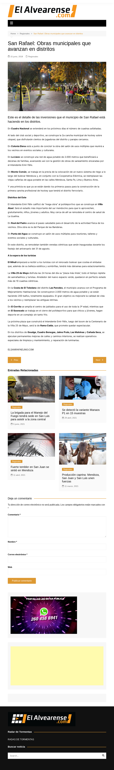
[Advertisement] (57, 665)
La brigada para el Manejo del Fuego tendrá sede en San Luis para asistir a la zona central (30, 416)
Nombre (12, 542)
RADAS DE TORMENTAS (21, 739)
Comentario (14, 514)
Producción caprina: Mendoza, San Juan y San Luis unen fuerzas (81, 478)
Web (10, 567)
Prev (16, 360)
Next (98, 360)
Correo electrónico (17, 554)
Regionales (33, 56)
